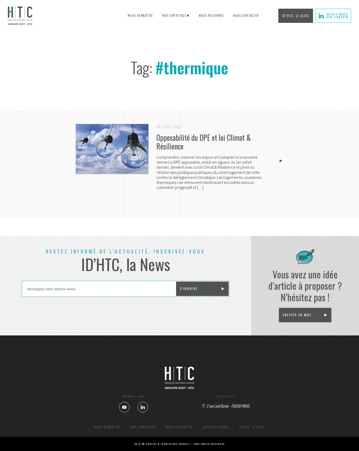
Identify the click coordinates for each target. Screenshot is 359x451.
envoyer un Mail (297, 315)
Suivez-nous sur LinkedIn (337, 15)
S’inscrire (189, 289)
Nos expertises (174, 15)
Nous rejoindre (216, 427)
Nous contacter (246, 15)
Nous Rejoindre (211, 15)
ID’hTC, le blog (295, 16)
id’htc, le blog (252, 427)
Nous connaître (140, 15)
